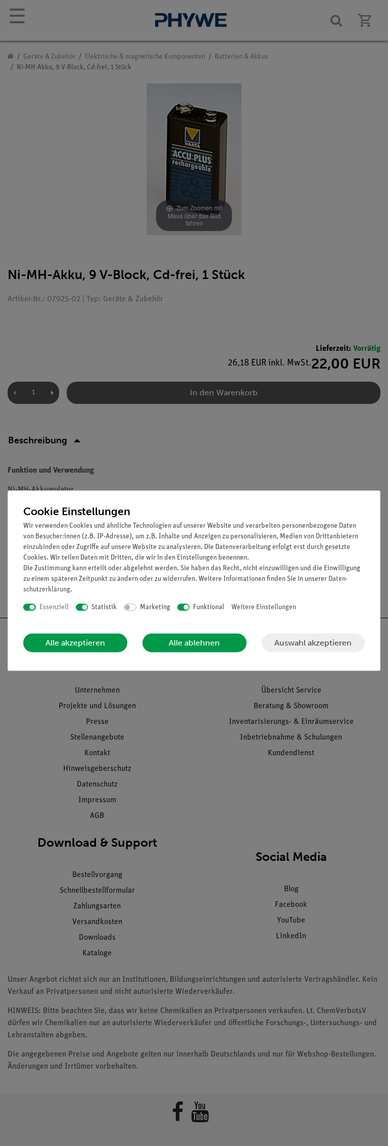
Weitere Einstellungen (263, 607)
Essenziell (54, 607)
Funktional (208, 607)
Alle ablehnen (194, 643)
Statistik (104, 607)
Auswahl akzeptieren (313, 643)
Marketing (155, 607)
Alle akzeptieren (75, 643)
